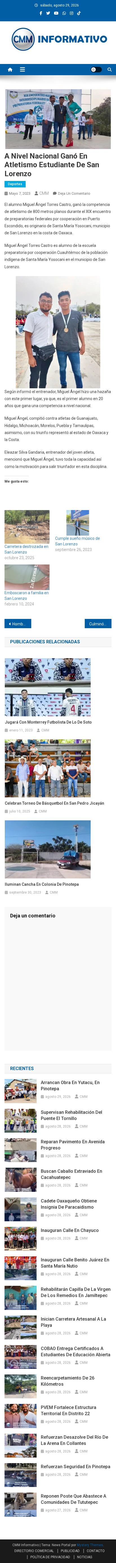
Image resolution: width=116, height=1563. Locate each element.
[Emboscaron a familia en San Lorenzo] (27, 577)
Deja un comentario (74, 193)
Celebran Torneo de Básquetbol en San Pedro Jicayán (54, 803)
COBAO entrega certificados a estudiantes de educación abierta (75, 1351)
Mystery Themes (90, 1545)
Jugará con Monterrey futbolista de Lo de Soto (48, 722)
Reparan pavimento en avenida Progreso (73, 1145)
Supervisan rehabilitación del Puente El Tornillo (71, 1115)
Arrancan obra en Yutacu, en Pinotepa (70, 1085)
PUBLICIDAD (70, 1551)
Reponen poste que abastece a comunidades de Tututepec (73, 1499)
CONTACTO (96, 1551)
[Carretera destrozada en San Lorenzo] (27, 527)
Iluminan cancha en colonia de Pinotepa (42, 884)
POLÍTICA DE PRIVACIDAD (50, 1557)
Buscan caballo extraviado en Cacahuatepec (71, 1174)
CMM (44, 193)
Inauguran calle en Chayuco (70, 1230)
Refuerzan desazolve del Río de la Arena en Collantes (74, 1440)
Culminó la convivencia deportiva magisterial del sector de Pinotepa (100, 624)
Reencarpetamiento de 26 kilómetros (67, 1381)
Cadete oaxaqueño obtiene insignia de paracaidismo (69, 1204)
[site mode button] (96, 69)
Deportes (15, 184)
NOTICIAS (84, 1557)
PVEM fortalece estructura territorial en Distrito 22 (68, 1410)
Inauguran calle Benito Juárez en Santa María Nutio (75, 1263)
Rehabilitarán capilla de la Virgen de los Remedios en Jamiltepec (76, 1292)
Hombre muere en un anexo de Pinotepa (21, 624)
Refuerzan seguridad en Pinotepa (75, 1466)
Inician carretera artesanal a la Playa (73, 1322)
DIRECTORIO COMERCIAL (34, 1551)
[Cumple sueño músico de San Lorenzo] (77, 523)
